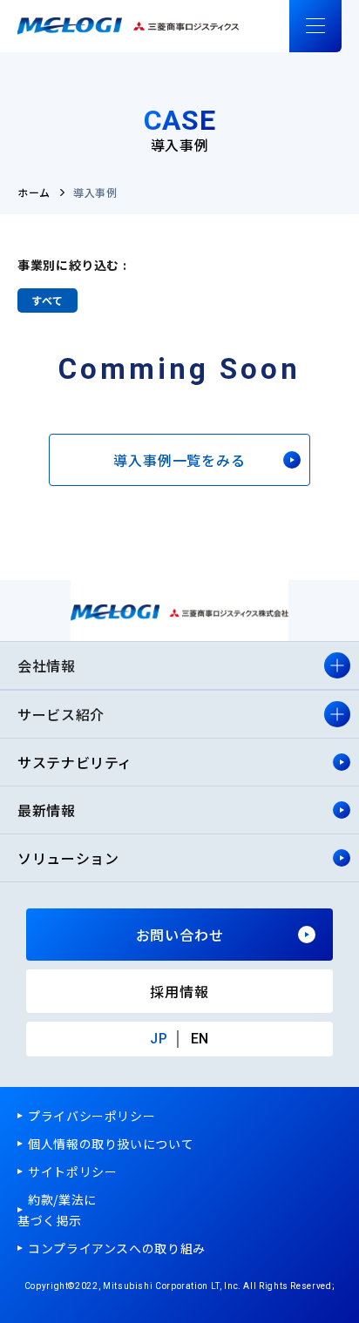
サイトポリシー (72, 1171)
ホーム (34, 192)
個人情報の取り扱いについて (110, 1143)
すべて (47, 300)
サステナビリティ (77, 762)
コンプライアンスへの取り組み (117, 1248)
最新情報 (46, 810)
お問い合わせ (180, 934)
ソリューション (68, 857)
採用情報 (179, 991)
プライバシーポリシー (91, 1115)
